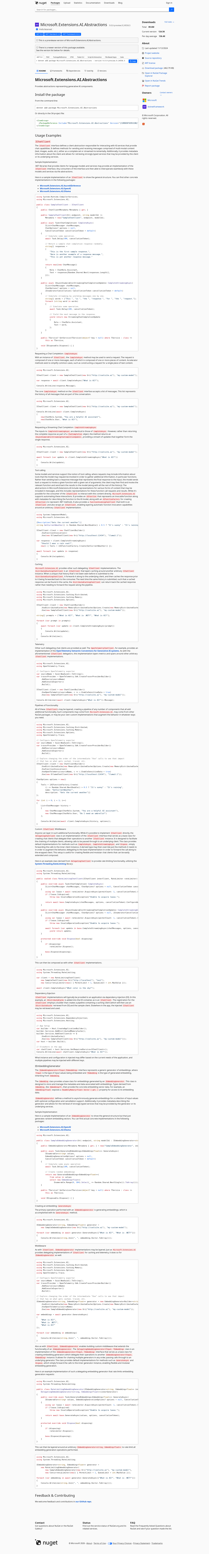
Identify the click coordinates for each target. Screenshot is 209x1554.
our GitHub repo (83, 1501)
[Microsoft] (144, 100)
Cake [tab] (122, 57)
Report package (152, 85)
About (89, 1543)
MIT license (150, 63)
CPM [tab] (72, 57)
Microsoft (152, 100)
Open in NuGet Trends (155, 80)
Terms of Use (100, 1543)
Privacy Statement (141, 1543)
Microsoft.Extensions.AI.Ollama (55, 191)
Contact (40, 1522)
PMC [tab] (48, 57)
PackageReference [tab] (59, 57)
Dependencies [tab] (74, 71)
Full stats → (169, 22)
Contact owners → (166, 93)
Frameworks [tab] (57, 71)
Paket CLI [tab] (80, 57)
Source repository (153, 58)
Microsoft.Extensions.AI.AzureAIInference (60, 185)
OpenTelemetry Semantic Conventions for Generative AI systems (87, 650)
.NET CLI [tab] (39, 57)
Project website (152, 53)
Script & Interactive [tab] (95, 57)
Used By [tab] (89, 71)
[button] (133, 61)
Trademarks (157, 1543)
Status (86, 1522)
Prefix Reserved (45, 29)
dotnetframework (156, 106)
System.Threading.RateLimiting (50, 863)
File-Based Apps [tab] (111, 57)
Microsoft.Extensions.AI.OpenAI (55, 188)
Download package (154, 68)
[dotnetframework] (144, 107)
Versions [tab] (103, 71)
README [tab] (42, 71)
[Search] (171, 9)
